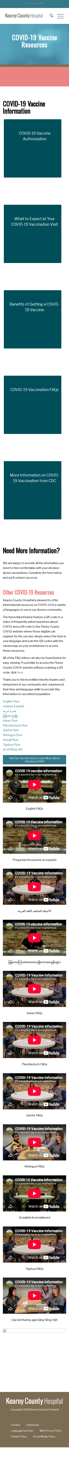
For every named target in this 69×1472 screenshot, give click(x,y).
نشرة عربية (9, 711)
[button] (34, 3)
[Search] (49, 16)
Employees (32, 1424)
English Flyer (11, 701)
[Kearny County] (28, 16)
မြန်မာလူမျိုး (10, 716)
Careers (15, 1424)
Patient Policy (19, 1436)
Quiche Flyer (11, 730)
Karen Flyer (10, 720)
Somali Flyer (11, 740)
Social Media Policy (44, 1436)
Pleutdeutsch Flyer (15, 725)
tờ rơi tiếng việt (13, 749)
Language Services (22, 1430)
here (20, 672)
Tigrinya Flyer (11, 744)
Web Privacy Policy (50, 1430)
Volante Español (13, 706)
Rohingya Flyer (12, 735)
